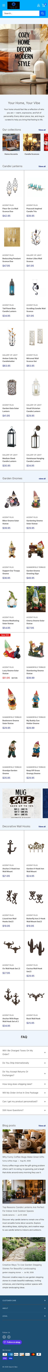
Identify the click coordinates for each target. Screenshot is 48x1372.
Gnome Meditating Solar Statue (10, 622)
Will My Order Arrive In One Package (20, 1092)
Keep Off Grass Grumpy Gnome (33, 771)
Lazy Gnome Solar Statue (10, 672)
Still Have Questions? (13, 1110)
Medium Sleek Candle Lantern (9, 459)
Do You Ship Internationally (15, 1063)
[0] (43, 5)
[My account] (38, 5)
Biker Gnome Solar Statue (10, 522)
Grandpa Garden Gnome (9, 771)
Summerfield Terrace (36, 567)
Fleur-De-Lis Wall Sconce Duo (10, 210)
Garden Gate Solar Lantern (10, 409)
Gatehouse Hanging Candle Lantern (35, 459)
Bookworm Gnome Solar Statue (10, 722)
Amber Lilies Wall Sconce (34, 260)
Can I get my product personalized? (20, 1101)
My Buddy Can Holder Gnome (33, 722)
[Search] (42, 13)
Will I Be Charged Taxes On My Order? (17, 1052)
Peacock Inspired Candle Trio (34, 210)
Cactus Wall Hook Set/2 (34, 969)
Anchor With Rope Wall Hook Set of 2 (10, 1020)
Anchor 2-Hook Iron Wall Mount (11, 870)
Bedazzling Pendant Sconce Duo (11, 260)
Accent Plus (8, 205)
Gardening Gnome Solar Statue (34, 522)
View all (42, 130)
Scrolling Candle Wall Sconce (36, 309)
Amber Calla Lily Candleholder (9, 359)
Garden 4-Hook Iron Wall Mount (35, 870)
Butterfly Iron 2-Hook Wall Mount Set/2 (35, 920)
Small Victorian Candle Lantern (33, 409)
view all (42, 478)
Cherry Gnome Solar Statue (35, 622)
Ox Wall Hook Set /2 (11, 968)
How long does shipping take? (17, 1084)
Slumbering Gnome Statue (35, 672)
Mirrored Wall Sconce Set (32, 359)
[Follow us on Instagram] (9, 1337)
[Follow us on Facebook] (4, 1337)
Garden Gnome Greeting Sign (33, 572)
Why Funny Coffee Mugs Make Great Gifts (23, 1157)
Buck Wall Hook (33, 1018)
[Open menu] (3, 5)
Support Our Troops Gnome (11, 572)
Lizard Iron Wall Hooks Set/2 (9, 920)
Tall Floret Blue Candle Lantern (9, 309)
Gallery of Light (33, 255)
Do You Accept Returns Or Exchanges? (15, 1073)
